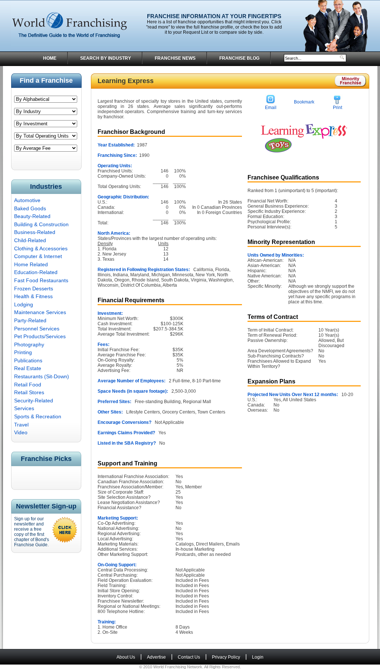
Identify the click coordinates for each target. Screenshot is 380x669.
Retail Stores (29, 392)
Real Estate (27, 368)
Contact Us (189, 657)
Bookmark (304, 102)
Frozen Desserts (33, 288)
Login (257, 657)
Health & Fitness (33, 296)
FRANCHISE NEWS (175, 58)
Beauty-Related (32, 216)
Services (24, 408)
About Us (126, 657)
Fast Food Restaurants (41, 280)
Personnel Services (36, 329)
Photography (29, 344)
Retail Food (27, 385)
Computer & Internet (38, 256)
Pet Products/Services (40, 336)
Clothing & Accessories (41, 248)
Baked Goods (30, 208)
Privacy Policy (226, 657)
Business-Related (34, 232)
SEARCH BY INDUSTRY (105, 58)
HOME (49, 58)
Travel (21, 425)
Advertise (156, 657)
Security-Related (33, 400)
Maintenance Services (40, 312)
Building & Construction (41, 224)
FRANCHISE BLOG (239, 58)
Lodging (23, 304)
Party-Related (30, 320)
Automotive (27, 200)
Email (270, 107)
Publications (28, 360)
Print (337, 107)
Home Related (31, 264)
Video (20, 432)
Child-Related (30, 240)
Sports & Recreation (37, 416)
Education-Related (36, 272)
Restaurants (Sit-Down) (41, 376)
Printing (23, 352)
